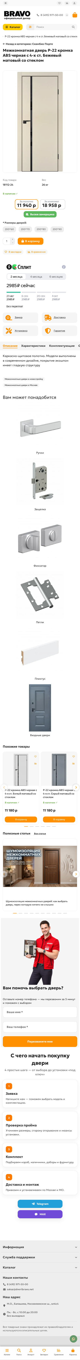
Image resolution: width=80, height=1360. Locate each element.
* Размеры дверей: (15, 222)
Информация (13, 1247)
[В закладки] (35, 756)
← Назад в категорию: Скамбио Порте (28, 44)
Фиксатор (40, 565)
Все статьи (40, 833)
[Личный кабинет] (74, 3)
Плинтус (40, 678)
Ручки (40, 452)
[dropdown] (5, 3)
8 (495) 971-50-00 (52, 15)
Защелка (40, 509)
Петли (40, 622)
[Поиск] (73, 27)
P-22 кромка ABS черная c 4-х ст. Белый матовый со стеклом (21, 794)
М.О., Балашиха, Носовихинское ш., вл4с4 (33, 1303)
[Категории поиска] (30, 27)
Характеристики (33, 346)
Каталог (9, 1267)
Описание (10, 346)
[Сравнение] (67, 3)
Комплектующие (62, 346)
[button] (4, 787)
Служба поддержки (19, 1257)
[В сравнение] (35, 763)
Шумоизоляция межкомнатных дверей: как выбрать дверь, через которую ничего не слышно (37, 903)
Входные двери (40, 735)
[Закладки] (59, 3)
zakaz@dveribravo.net (20, 1289)
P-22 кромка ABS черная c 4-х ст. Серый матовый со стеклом (59, 794)
